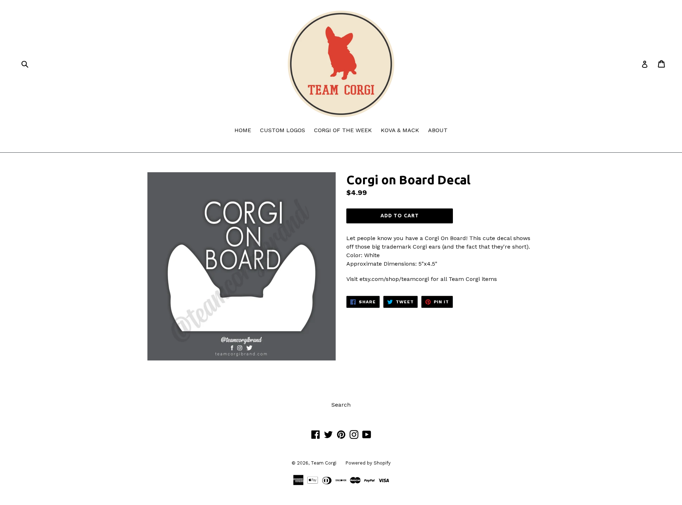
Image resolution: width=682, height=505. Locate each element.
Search (341, 404)
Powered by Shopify (368, 463)
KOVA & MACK (400, 130)
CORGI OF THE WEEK (343, 130)
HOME (242, 130)
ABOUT (438, 130)
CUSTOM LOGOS (282, 130)
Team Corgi (323, 463)
